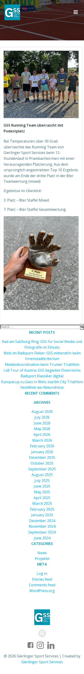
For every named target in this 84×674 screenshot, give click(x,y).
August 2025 (42, 474)
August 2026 (42, 411)
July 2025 (42, 480)
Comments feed (42, 584)
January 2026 (42, 451)
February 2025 (42, 509)
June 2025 (42, 486)
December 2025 (42, 457)
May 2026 (42, 428)
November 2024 (42, 526)
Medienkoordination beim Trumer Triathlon (42, 364)
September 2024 (42, 532)
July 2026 (42, 417)
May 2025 (42, 492)
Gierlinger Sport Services (42, 661)
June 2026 (42, 423)
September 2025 (42, 469)
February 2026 (42, 445)
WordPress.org (42, 590)
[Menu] (76, 12)
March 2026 (42, 440)
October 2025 (42, 463)
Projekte (42, 558)
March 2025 (42, 503)
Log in (42, 573)
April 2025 (42, 497)
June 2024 (42, 538)
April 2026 (42, 434)
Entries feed (42, 579)
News (42, 552)
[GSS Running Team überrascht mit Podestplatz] (41, 83)
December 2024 (42, 520)
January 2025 (42, 514)
